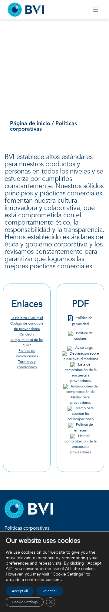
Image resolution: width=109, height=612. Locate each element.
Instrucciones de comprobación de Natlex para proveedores (82, 394)
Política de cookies (83, 336)
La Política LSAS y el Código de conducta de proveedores (26, 323)
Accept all (20, 591)
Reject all (49, 591)
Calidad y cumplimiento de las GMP (27, 340)
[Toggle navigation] (95, 9)
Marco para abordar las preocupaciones (81, 413)
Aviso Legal (84, 347)
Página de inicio (30, 123)
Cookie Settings (25, 602)
